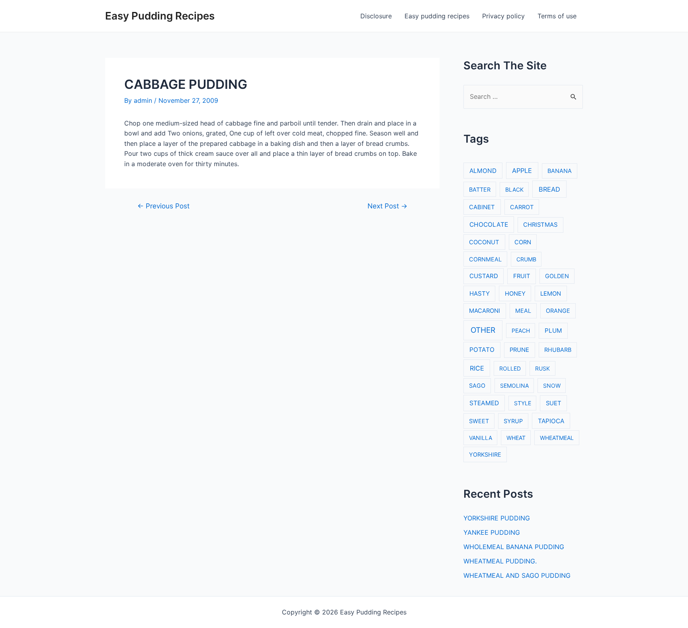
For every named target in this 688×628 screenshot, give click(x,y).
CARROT (522, 207)
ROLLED (510, 368)
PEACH (521, 330)
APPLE (522, 171)
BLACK (514, 189)
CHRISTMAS (540, 224)
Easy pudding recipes (437, 16)
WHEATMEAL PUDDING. (500, 561)
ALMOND (482, 171)
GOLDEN (557, 276)
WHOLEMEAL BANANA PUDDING (513, 547)
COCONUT (484, 242)
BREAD (549, 189)
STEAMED (484, 403)
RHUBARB (557, 349)
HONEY (515, 293)
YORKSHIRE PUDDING (496, 518)
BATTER (480, 189)
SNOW (552, 385)
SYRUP (513, 421)
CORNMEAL (485, 259)
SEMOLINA (514, 385)
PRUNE (519, 349)
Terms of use (557, 16)
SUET (553, 403)
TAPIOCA (551, 421)
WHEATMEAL (557, 437)
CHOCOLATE (488, 224)
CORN (522, 242)
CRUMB (526, 259)
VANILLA (480, 437)
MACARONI (484, 310)
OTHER (483, 330)
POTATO (481, 349)
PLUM (553, 330)
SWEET (479, 421)
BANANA (559, 170)
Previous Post (163, 205)
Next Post (387, 205)
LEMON (550, 293)
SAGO (477, 385)
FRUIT (521, 276)
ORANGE (558, 310)
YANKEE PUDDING (491, 532)
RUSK (542, 368)
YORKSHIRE (485, 454)
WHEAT (516, 437)
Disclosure (376, 16)
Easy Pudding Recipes (160, 16)
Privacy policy (503, 16)
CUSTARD (483, 276)
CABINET (482, 207)
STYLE (522, 403)
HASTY (479, 293)
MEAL (523, 310)
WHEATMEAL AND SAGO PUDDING (517, 575)
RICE (477, 368)
